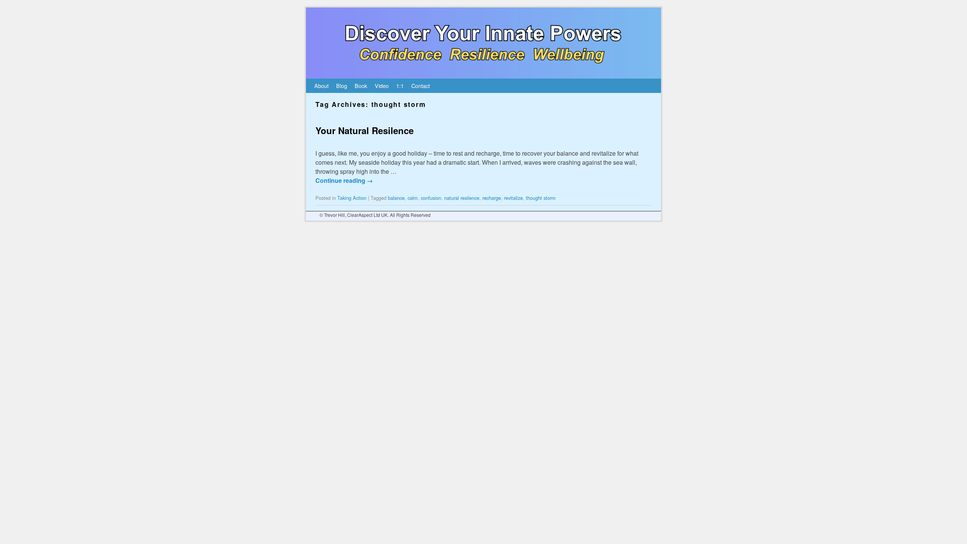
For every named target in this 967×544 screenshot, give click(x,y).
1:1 (400, 86)
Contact (420, 86)
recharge (491, 197)
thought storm (541, 197)
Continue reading (344, 180)
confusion (431, 197)
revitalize (513, 197)
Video (382, 86)
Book (361, 86)
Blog (341, 86)
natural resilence (461, 197)
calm (413, 197)
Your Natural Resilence (364, 130)
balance (396, 197)
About (321, 86)
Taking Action (351, 197)
